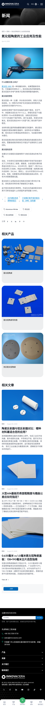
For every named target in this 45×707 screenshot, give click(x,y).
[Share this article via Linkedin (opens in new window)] (15, 221)
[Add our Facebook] (10, 690)
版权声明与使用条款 (15, 684)
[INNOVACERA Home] (13, 677)
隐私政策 (4, 684)
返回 (11, 589)
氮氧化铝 (24, 215)
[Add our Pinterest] (40, 690)
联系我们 (5, 670)
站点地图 (26, 684)
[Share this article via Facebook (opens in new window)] (7, 221)
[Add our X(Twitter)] (4, 690)
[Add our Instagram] (28, 690)
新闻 (3, 424)
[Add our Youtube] (22, 690)
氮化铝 (27, 209)
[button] (23, 221)
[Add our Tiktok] (34, 690)
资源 (3, 658)
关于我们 (5, 664)
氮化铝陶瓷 (9, 215)
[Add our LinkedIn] (16, 690)
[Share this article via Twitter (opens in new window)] (11, 221)
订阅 (40, 618)
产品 (3, 652)
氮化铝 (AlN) (7, 86)
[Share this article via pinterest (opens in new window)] (19, 221)
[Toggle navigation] (41, 4)
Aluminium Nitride (12, 209)
